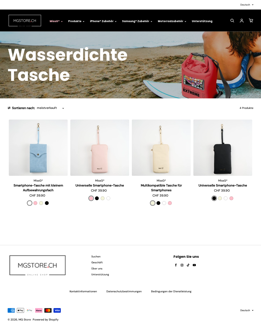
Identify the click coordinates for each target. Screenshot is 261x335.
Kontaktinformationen (83, 291)
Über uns (96, 268)
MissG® (55, 21)
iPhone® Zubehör (102, 21)
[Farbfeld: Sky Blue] (30, 203)
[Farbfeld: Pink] (35, 203)
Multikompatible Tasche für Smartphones (161, 187)
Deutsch (245, 4)
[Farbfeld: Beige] (41, 203)
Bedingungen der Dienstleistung (171, 291)
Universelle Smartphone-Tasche (99, 185)
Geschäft (97, 262)
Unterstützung (202, 21)
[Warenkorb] (251, 20)
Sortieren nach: (23, 108)
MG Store (25, 319)
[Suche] (232, 20)
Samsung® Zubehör (136, 21)
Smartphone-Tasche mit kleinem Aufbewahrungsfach (38, 187)
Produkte (75, 21)
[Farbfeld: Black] (47, 203)
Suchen (96, 256)
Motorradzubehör (171, 21)
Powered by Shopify (45, 319)
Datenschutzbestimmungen (124, 291)
